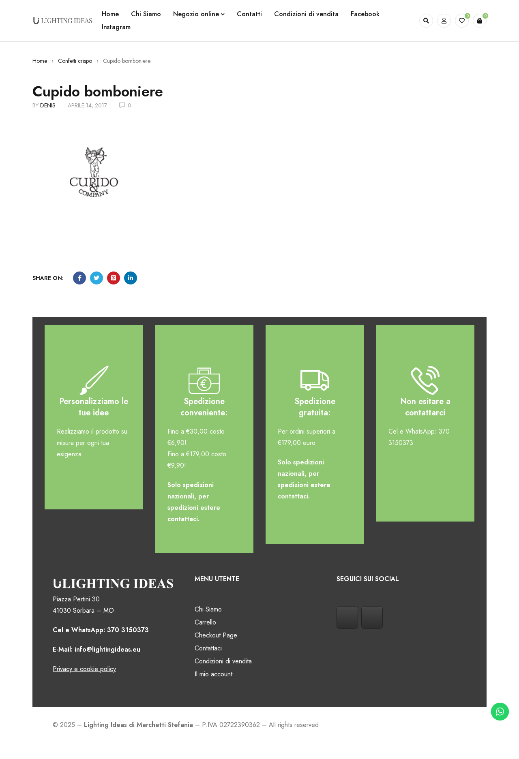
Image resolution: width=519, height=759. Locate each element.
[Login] (444, 21)
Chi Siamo (208, 609)
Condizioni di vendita (223, 661)
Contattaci (208, 648)
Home (39, 61)
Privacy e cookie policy (84, 668)
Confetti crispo (75, 61)
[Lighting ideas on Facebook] (347, 617)
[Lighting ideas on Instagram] (372, 617)
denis (48, 105)
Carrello (205, 622)
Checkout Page (216, 635)
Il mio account (213, 674)
